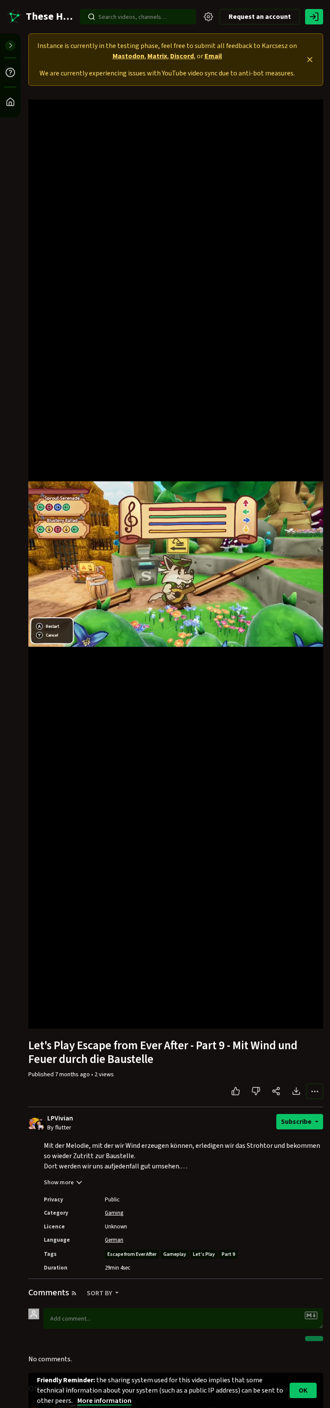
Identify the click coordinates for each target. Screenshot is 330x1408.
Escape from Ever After (131, 1254)
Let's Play (204, 1254)
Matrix (157, 56)
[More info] (10, 72)
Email (213, 56)
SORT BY (100, 1293)
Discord (182, 56)
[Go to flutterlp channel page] (40, 1125)
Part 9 (228, 1254)
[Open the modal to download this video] (296, 1091)
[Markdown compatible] (311, 1315)
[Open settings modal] (208, 17)
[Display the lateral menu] (10, 45)
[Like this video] (236, 1091)
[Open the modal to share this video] (276, 1091)
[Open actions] (314, 1091)
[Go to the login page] (314, 16)
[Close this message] (310, 59)
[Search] (91, 16)
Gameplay (174, 1254)
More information (104, 1400)
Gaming (114, 1213)
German (114, 1240)
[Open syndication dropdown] (73, 1293)
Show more (59, 1182)
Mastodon (128, 56)
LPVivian (60, 1118)
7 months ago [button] (73, 1074)
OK (303, 1390)
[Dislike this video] (256, 1091)
